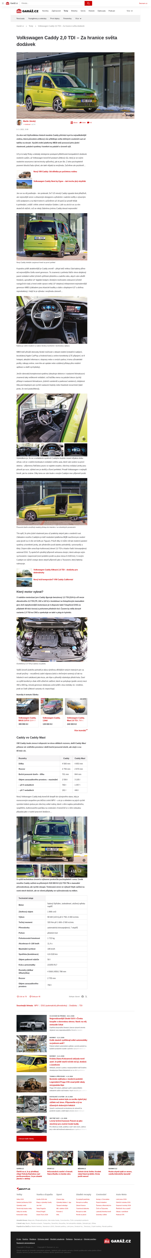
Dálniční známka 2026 (123, 1202)
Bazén (28, 1223)
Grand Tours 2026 (42, 1215)
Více (128, 11)
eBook (75, 122)
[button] (75, 85)
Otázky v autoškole (122, 1211)
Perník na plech (81, 1215)
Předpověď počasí (41, 1220)
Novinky (45, 11)
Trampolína (46, 1223)
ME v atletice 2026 (62, 1208)
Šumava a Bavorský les (103, 1205)
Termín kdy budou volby (24, 1208)
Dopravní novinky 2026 (123, 1205)
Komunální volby (22, 1215)
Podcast (112, 11)
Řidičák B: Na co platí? (123, 1208)
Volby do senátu (22, 1211)
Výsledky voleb (21, 1205)
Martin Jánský (29, 121)
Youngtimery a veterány (37, 18)
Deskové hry (79, 1226)
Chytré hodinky (96, 1226)
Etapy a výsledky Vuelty (44, 1202)
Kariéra (25, 1239)
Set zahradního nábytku (74, 1223)
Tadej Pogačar (41, 1208)
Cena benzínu (64, 1220)
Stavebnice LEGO (48, 1226)
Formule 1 (59, 1211)
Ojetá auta (101, 11)
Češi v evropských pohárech (79, 1220)
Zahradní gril (86, 1223)
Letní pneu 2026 (121, 1199)
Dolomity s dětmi (101, 1215)
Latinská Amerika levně (103, 1211)
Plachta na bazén (36, 1223)
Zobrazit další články (26, 1139)
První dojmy (55, 18)
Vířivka (94, 1223)
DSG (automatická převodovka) (54, 1006)
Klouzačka (62, 1223)
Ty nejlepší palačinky (83, 1199)
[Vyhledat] (88, 3)
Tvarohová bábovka (82, 1208)
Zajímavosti (56, 11)
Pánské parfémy (107, 1226)
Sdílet (84, 122)
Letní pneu (70, 1226)
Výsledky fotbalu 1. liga (63, 1202)
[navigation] (3, 3)
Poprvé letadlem (101, 1202)
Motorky (74, 11)
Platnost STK (120, 1215)
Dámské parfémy (60, 1226)
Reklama (69, 1239)
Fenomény (67, 18)
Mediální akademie (57, 1239)
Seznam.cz (143, 3)
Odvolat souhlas (90, 1239)
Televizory (87, 1226)
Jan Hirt (38, 1205)
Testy (66, 11)
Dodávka (73, 1006)
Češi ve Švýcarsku (102, 1208)
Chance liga (60, 1199)
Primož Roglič (40, 1211)
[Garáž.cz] (27, 11)
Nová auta (20, 18)
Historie (91, 11)
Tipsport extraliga (61, 1205)
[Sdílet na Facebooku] (82, 996)
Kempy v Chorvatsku (102, 1199)
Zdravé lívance (81, 1205)
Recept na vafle (81, 1211)
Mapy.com (31, 1220)
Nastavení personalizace (26, 1243)
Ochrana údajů (43, 1239)
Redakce (32, 1239)
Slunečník (54, 1223)
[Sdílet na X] (86, 996)
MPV (36, 1006)
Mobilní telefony (36, 1226)
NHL (57, 1215)
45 (91, 122)
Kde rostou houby (53, 1220)
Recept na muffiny (82, 1202)
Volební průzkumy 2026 (24, 1202)
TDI (80, 1006)
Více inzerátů (80, 731)
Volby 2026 (20, 1199)
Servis (83, 11)
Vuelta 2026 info (41, 1199)
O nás (19, 1239)
